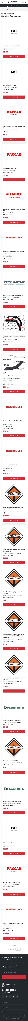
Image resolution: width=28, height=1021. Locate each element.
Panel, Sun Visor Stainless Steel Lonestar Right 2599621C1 (14, 508)
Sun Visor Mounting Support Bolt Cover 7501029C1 (13, 592)
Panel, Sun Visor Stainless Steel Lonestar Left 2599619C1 (14, 550)
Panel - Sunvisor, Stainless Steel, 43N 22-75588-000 (13, 924)
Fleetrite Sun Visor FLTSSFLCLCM (12, 720)
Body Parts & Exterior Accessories (13, 9)
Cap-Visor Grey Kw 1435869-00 (11, 882)
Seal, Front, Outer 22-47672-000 (12, 378)
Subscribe (14, 977)
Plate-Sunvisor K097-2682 (10, 168)
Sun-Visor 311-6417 (8, 842)
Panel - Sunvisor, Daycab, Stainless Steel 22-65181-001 (13, 252)
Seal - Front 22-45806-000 (10, 465)
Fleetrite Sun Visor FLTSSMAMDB (12, 801)
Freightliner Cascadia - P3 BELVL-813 (13, 295)
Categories (4, 1002)
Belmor (9, 297)
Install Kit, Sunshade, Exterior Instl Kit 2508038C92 (14, 678)
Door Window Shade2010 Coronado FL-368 (14, 209)
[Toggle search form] (23, 2)
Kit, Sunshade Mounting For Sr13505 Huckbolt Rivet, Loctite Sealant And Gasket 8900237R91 (13, 635)
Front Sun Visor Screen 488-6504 (12, 45)
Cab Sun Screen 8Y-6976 (9, 85)
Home (3, 9)
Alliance (5, 212)
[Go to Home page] (12, 2)
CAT (8, 47)
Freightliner (10, 255)
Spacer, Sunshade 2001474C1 (11, 761)
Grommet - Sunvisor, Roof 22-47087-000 (13, 421)
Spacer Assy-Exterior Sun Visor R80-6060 (14, 127)
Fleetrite (9, 722)
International (10, 511)
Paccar (9, 129)
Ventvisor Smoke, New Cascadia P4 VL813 (14, 336)
